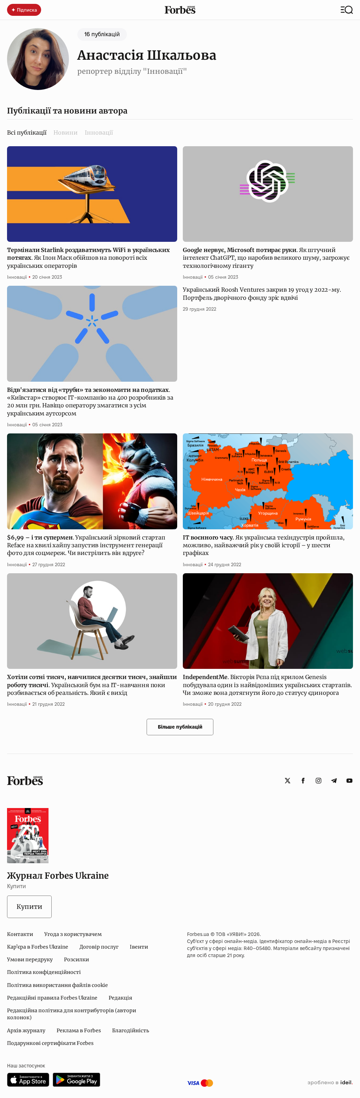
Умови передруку (30, 959)
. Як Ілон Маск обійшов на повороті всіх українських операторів (88, 257)
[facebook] (303, 780)
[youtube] (349, 780)
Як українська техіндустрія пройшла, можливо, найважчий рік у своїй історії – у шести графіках (264, 545)
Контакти (20, 934)
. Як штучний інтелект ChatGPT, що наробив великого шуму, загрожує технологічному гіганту (266, 257)
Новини (65, 132)
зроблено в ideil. (330, 1082)
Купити (29, 907)
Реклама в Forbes (79, 1030)
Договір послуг (98, 947)
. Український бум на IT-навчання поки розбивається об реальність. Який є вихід (92, 684)
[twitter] (287, 780)
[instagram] (318, 780)
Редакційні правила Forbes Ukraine (52, 998)
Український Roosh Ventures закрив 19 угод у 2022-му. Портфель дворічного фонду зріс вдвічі (262, 293)
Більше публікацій (180, 727)
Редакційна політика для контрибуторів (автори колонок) (71, 1014)
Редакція (120, 998)
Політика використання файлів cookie (57, 985)
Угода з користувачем (73, 934)
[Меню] (347, 10)
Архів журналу (26, 1030)
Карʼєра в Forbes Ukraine (37, 947)
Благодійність (130, 1030)
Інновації (99, 132)
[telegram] (334, 780)
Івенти (139, 947)
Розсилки (76, 959)
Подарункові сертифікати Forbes (50, 1043)
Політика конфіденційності (44, 972)
